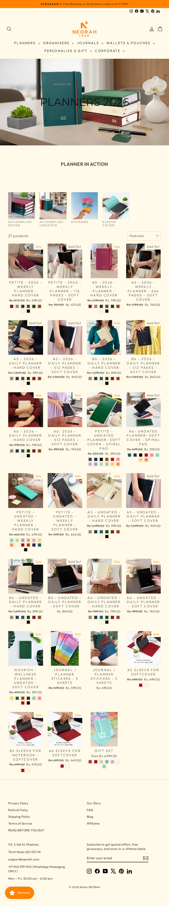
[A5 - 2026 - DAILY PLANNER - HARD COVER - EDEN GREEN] (28, 379)
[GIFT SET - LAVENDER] (112, 762)
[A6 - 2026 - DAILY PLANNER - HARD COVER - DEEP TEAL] (23, 451)
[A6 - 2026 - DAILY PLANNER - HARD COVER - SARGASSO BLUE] (17, 451)
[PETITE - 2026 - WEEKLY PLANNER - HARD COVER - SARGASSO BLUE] (23, 306)
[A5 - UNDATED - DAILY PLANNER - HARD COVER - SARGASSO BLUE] (96, 532)
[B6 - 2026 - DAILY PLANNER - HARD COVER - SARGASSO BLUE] (96, 379)
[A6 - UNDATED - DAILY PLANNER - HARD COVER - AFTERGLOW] (101, 622)
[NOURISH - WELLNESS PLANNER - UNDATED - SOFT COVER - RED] (23, 703)
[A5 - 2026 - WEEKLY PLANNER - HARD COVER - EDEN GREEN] (112, 306)
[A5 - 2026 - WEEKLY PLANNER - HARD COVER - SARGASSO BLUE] (101, 306)
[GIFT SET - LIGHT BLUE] (107, 762)
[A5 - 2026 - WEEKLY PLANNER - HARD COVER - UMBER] (118, 306)
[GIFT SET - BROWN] (90, 762)
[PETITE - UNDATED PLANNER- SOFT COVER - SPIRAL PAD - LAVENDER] (90, 464)
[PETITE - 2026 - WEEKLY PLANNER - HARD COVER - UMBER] (39, 306)
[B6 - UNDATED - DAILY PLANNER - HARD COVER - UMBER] (39, 617)
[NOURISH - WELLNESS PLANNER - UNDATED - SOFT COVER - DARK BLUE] (28, 698)
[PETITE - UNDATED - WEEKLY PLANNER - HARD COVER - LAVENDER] (34, 540)
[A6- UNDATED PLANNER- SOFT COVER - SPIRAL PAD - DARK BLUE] (135, 455)
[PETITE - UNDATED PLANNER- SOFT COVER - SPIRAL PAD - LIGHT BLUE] (96, 464)
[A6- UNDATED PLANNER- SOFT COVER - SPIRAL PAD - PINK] (152, 455)
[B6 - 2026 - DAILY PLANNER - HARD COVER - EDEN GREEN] (107, 379)
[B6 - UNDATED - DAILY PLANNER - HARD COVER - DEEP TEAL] (23, 617)
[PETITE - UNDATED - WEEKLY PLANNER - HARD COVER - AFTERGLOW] (17, 545)
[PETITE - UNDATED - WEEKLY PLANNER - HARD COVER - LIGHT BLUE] (23, 540)
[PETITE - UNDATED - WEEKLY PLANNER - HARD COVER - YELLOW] (39, 540)
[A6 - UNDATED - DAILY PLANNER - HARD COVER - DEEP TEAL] (101, 617)
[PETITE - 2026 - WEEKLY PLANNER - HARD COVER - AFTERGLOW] (23, 311)
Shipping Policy (19, 817)
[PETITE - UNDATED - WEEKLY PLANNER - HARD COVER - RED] (23, 545)
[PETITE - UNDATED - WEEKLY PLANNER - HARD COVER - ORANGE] (12, 545)
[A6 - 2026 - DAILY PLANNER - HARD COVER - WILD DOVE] (12, 451)
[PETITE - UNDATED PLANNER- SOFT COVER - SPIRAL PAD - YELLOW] (112, 464)
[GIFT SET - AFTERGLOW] (118, 762)
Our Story (94, 803)
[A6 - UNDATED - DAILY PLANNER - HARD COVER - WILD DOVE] (90, 617)
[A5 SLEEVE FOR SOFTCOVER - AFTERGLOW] (146, 685)
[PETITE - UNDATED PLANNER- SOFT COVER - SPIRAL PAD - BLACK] (101, 459)
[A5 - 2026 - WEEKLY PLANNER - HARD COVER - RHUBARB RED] (90, 306)
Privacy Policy (18, 803)
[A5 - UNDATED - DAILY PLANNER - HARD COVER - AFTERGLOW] (101, 536)
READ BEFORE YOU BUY (26, 830)
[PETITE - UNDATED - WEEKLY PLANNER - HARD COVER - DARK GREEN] (39, 545)
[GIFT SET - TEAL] (104, 766)
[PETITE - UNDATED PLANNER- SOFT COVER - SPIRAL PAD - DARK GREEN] (90, 459)
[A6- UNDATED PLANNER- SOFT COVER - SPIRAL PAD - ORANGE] (146, 460)
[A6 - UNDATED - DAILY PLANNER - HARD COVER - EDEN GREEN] (107, 617)
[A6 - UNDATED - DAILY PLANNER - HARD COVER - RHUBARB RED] (112, 617)
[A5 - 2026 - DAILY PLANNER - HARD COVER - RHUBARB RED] (34, 379)
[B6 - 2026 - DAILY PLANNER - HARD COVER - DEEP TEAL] (101, 379)
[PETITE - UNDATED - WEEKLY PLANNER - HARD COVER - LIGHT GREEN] (17, 540)
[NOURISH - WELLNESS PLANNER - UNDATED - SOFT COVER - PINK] (39, 698)
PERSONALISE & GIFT (66, 51)
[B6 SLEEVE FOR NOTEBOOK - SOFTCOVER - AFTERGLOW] (28, 770)
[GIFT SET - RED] (96, 762)
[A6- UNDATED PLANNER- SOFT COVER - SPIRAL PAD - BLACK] (141, 455)
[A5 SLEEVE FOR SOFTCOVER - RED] (141, 685)
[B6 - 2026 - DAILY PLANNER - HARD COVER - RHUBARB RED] (112, 379)
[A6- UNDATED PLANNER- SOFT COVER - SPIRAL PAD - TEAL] (157, 455)
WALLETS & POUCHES (129, 43)
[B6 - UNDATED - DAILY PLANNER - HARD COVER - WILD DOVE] (12, 617)
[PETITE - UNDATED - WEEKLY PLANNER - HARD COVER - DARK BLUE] (34, 545)
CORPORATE (108, 51)
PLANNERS (25, 43)
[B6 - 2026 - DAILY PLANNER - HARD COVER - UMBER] (118, 379)
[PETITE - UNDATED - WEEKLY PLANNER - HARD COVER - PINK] (28, 540)
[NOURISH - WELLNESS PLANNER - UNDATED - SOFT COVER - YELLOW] (12, 698)
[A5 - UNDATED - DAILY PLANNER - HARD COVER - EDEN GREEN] (107, 532)
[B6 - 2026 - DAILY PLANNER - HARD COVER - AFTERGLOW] (101, 383)
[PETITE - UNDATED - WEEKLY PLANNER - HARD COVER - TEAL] (12, 540)
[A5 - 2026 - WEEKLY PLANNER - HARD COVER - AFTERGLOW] (101, 311)
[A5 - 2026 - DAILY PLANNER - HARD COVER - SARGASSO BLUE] (17, 379)
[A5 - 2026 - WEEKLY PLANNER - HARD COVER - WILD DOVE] (96, 306)
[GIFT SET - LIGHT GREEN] (101, 762)
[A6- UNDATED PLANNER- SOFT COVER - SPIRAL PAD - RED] (146, 455)
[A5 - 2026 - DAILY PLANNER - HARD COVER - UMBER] (39, 379)
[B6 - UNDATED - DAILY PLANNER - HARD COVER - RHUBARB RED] (34, 617)
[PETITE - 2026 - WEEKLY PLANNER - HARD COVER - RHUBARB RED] (12, 306)
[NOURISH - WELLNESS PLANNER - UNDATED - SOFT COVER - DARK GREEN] (17, 698)
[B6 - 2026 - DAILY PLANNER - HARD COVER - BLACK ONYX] (107, 383)
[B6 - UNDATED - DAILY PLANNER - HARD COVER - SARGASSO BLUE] (17, 617)
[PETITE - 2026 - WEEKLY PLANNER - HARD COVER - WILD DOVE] (17, 306)
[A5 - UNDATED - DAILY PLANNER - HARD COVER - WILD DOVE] (90, 532)
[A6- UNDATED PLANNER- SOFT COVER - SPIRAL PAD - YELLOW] (141, 460)
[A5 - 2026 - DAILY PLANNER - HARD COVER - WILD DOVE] (12, 379)
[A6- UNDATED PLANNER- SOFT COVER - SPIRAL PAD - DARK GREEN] (129, 455)
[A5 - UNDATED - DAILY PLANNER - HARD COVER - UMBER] (118, 532)
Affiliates (93, 823)
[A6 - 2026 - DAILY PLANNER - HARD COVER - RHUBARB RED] (34, 451)
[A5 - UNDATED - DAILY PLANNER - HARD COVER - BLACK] (107, 536)
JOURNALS (88, 43)
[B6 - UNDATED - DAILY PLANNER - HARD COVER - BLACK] (28, 622)
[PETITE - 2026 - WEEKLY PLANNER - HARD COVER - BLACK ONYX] (28, 311)
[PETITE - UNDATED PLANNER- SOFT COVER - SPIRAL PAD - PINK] (118, 459)
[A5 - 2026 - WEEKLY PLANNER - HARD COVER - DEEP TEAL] (107, 306)
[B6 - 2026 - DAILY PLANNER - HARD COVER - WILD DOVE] (90, 379)
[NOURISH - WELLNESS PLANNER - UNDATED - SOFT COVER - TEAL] (34, 698)
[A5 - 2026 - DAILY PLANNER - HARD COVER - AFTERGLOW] (23, 383)
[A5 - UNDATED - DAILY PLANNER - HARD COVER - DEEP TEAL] (101, 532)
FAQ (90, 810)
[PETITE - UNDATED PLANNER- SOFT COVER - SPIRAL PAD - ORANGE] (118, 464)
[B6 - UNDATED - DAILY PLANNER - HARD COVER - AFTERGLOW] (23, 622)
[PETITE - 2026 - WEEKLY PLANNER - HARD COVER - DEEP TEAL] (28, 306)
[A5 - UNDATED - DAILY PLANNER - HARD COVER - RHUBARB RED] (112, 532)
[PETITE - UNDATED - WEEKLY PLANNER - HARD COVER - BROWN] (28, 545)
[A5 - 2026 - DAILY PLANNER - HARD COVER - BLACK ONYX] (28, 383)
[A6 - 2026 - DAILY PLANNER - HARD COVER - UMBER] (39, 451)
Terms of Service (20, 823)
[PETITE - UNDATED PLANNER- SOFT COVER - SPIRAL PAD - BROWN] (107, 459)
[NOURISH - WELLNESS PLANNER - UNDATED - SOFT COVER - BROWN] (23, 698)
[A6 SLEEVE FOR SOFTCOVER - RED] (62, 766)
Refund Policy (18, 810)
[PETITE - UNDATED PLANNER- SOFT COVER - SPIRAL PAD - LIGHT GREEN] (101, 464)
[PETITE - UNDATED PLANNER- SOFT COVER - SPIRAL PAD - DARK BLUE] (96, 459)
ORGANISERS (57, 43)
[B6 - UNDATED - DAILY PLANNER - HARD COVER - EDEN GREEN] (28, 617)
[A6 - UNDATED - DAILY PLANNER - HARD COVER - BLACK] (107, 622)
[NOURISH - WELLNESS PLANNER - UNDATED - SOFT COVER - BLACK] (28, 703)
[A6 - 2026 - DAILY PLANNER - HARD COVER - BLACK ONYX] (28, 456)
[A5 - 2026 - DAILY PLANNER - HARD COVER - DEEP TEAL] (23, 379)
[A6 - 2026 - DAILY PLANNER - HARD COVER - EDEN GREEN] (28, 451)
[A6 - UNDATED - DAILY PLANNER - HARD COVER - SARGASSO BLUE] (96, 617)
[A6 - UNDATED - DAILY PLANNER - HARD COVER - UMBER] (118, 617)
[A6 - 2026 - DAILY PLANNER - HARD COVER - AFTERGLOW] (23, 456)
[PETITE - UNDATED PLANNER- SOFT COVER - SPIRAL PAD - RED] (112, 459)
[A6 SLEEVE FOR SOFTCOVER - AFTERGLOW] (68, 766)
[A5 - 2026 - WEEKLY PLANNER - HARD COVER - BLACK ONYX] (107, 311)
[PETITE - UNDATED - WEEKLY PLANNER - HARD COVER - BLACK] (26, 550)
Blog (90, 817)
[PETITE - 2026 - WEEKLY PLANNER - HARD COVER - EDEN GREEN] (34, 306)
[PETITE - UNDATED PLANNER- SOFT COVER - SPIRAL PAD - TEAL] (107, 464)
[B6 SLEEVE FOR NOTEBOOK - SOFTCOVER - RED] (23, 770)
